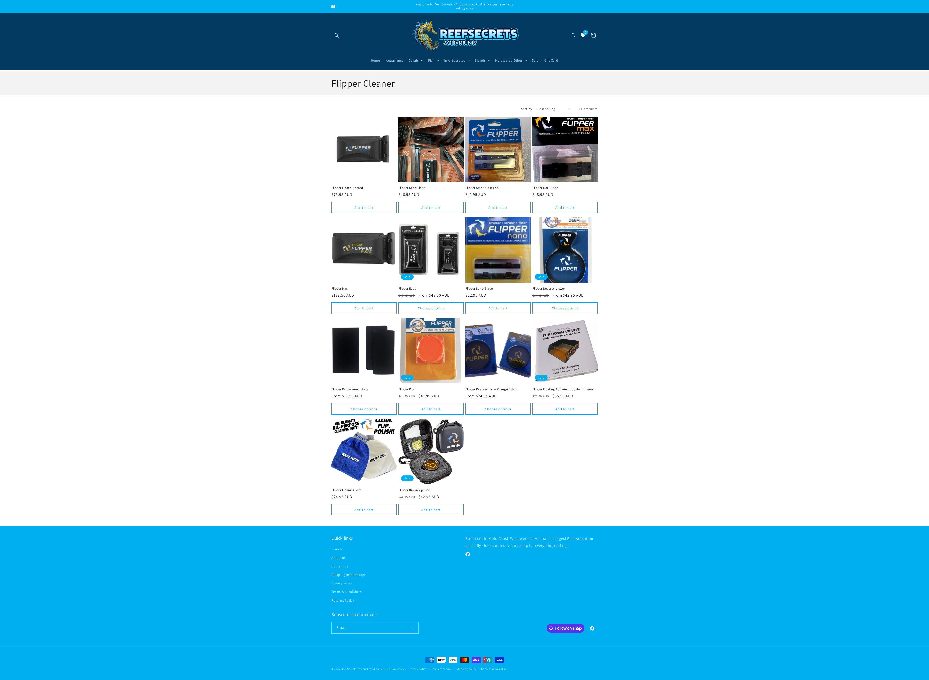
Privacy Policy (341, 583)
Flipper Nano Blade (479, 289)
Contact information (494, 668)
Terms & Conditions (346, 591)
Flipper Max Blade (545, 188)
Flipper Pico (406, 389)
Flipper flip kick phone (414, 490)
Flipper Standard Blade (481, 188)
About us (338, 557)
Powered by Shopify (369, 669)
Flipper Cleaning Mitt (346, 490)
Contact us (339, 566)
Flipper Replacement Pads (349, 389)
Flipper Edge (407, 289)
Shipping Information (348, 574)
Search (336, 549)
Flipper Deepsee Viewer (548, 289)
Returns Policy (342, 600)
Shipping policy (467, 668)
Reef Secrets (349, 669)
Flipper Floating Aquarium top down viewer (563, 389)
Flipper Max (339, 289)
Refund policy (395, 668)
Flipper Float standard (347, 188)
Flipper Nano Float (411, 188)
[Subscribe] (413, 628)
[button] (336, 35)
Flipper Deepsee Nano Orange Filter (490, 389)
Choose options (431, 308)
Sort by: (527, 109)
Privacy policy (418, 668)
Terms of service (441, 668)
